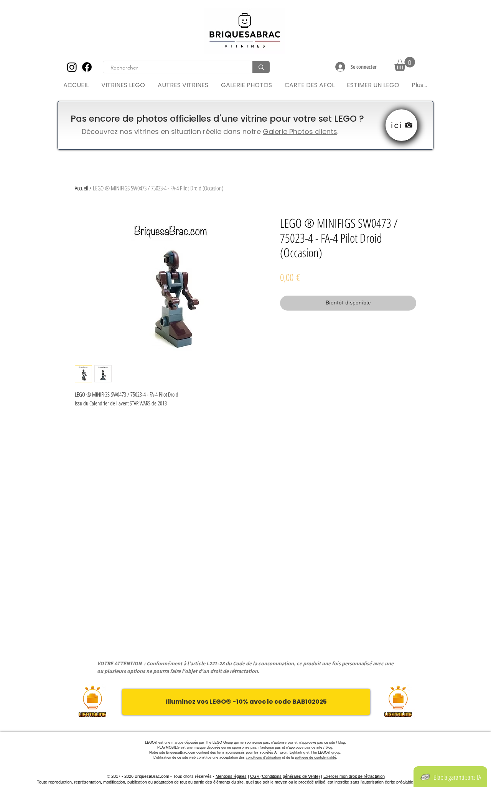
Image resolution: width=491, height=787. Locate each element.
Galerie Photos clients (300, 131)
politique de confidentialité (315, 757)
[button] (404, 64)
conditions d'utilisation (263, 757)
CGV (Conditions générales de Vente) (285, 776)
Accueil (81, 188)
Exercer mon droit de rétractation (354, 776)
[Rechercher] (261, 67)
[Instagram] (72, 67)
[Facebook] (87, 67)
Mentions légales (231, 776)
